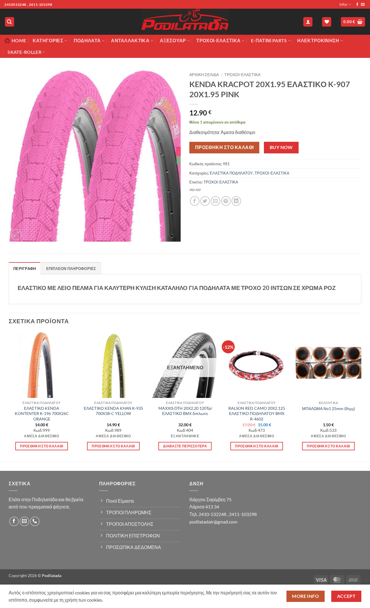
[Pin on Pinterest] (226, 201)
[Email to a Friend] (215, 201)
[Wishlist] (326, 22)
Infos (343, 4)
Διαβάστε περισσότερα (185, 446)
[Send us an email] (363, 5)
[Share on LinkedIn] (236, 201)
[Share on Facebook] (194, 201)
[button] (9, 22)
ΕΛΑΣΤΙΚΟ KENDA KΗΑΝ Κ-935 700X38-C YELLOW (113, 411)
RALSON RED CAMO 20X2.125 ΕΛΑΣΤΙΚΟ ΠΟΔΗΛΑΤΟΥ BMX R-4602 (256, 413)
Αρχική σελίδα (204, 74)
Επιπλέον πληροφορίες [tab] (71, 268)
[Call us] (35, 521)
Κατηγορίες (48, 40)
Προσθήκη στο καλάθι (224, 147)
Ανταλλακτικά (130, 40)
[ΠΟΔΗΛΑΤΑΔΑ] (185, 22)
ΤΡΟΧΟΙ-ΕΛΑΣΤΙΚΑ (218, 40)
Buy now (281, 147)
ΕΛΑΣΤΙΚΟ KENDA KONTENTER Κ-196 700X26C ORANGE (42, 413)
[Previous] (9, 396)
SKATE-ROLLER (24, 52)
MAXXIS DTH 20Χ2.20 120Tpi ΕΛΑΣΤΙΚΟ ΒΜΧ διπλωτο (185, 411)
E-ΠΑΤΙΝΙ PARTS (269, 40)
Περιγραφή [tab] (24, 268)
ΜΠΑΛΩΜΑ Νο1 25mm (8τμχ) (328, 408)
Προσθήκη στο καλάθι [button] (41, 446)
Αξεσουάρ (173, 40)
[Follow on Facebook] (357, 5)
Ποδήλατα (87, 40)
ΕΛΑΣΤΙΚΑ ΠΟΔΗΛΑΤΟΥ (231, 173)
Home (19, 40)
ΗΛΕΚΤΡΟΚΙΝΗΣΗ (318, 40)
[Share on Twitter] (205, 201)
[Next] (361, 396)
